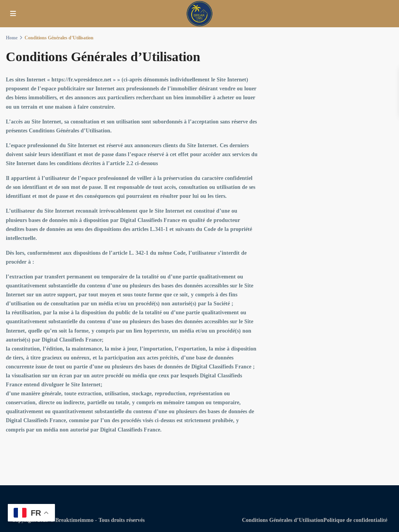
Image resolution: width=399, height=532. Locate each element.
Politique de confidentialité (355, 520)
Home (12, 38)
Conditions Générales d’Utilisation (282, 520)
